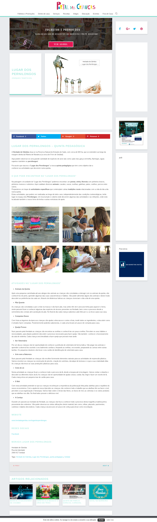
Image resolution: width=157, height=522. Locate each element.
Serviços (56, 14)
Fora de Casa (108, 14)
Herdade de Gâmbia (23, 457)
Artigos (75, 14)
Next (105, 465)
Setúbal (67, 457)
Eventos (96, 14)
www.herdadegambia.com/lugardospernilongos (29, 420)
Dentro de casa (44, 14)
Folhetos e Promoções (26, 14)
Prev (17, 465)
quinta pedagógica (56, 457)
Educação (86, 14)
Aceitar (101, 520)
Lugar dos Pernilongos (40, 457)
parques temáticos (22, 78)
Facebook (15, 434)
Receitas (66, 14)
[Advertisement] (61, 113)
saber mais (110, 520)
